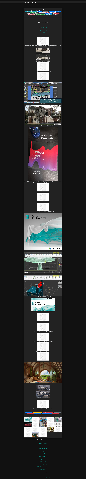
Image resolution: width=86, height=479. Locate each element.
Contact (38, 477)
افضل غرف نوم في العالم (43, 453)
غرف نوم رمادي (43, 32)
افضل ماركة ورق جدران (43, 441)
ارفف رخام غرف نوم (45, 11)
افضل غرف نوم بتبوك (43, 446)
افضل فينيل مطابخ (43, 469)
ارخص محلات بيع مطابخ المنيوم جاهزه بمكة (31, 11)
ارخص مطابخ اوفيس (55, 14)
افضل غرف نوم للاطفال (43, 461)
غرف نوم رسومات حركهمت (43, 30)
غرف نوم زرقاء (43, 33)
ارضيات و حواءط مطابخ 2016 (41, 12)
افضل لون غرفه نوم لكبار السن (43, 459)
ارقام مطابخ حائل (39, 11)
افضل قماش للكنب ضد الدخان (43, 443)
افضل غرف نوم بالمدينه (43, 467)
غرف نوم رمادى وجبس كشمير (43, 24)
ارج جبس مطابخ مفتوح (56, 13)
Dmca (35, 477)
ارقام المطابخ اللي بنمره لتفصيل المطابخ (33, 13)
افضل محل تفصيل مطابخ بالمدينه (43, 451)
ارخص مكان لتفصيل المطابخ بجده (40, 14)
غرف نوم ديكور (43, 25)
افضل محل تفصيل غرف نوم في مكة (43, 456)
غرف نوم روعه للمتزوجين (43, 27)
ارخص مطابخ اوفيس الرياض (31, 14)
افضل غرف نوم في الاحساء (43, 462)
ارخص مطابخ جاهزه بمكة (52, 12)
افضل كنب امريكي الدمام (43, 464)
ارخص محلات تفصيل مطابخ (49, 13)
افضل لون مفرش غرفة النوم (43, 449)
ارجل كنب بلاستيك (42, 13)
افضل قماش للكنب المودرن (43, 448)
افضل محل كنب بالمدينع (43, 472)
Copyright (50, 477)
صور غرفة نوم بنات (30, 2)
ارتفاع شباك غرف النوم (49, 14)
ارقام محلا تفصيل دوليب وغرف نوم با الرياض (55, 11)
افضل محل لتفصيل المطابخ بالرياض (43, 466)
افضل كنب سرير (43, 454)
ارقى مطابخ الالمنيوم (33, 12)
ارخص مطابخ (46, 12)
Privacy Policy (44, 477)
